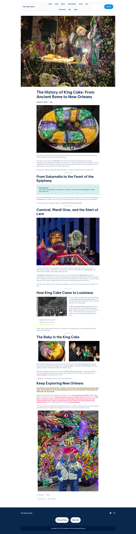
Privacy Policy (62, 520)
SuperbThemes (80, 528)
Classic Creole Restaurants (60, 400)
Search (108, 7)
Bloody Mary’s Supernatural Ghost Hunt (79, 399)
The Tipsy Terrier (28, 7)
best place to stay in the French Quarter (53, 399)
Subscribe (75, 520)
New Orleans (51, 499)
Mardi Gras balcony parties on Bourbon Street (69, 397)
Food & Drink (41, 499)
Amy (51, 102)
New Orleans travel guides (80, 395)
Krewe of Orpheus (74, 402)
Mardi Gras (40, 495)
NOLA (48, 495)
